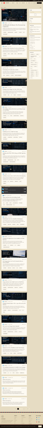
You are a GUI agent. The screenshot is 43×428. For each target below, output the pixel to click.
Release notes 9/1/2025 (6, 390)
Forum (31, 21)
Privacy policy (30, 418)
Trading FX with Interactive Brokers (35, 37)
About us (30, 417)
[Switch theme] (32, 3)
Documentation (22, 372)
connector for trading (9, 204)
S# (31, 68)
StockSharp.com (10, 137)
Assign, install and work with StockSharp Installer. (11, 197)
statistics (20, 331)
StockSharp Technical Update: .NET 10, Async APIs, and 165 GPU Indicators (14, 304)
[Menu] (1, 3)
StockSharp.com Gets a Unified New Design (10, 131)
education (17, 372)
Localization (4, 55)
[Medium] (39, 422)
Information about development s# (35, 39)
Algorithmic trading (10, 32)
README (12, 53)
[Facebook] (37, 417)
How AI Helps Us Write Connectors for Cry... (35, 32)
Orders (18, 224)
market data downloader (18, 75)
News (22, 421)
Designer (15, 353)
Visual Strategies (19, 353)
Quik (32, 66)
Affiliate (30, 421)
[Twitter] (39, 417)
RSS (40, 7)
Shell (15, 421)
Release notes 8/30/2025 (7, 400)
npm (23, 32)
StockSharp (4, 32)
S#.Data (35, 66)
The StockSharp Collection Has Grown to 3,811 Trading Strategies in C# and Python (14, 109)
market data (7, 75)
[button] (29, 3)
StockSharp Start (32, 42)
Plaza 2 (36, 62)
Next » (28, 408)
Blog (30, 20)
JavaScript (16, 32)
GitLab (15, 53)
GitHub (9, 53)
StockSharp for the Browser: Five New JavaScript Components (14, 25)
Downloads (23, 423)
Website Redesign (16, 137)
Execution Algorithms (12, 161)
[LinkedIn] (37, 420)
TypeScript (20, 32)
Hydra (4, 75)
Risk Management (5, 333)
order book (14, 224)
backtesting (21, 115)
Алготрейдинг (33, 60)
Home (2, 7)
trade (4, 204)
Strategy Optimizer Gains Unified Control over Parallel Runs (13, 282)
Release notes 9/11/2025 (7, 379)
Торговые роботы (34, 64)
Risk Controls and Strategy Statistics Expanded (11, 326)
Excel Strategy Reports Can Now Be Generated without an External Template (13, 262)
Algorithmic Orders (5, 161)
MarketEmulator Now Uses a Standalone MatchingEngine (13, 218)
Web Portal (20, 137)
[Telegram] (39, 420)
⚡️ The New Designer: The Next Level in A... (35, 27)
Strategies (4, 117)
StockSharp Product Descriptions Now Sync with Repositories (13, 48)
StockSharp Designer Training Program (34, 30)
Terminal (15, 420)
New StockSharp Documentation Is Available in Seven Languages (14, 367)
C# (8, 115)
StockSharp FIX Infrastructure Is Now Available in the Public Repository (13, 239)
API (8, 181)
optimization (20, 287)
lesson (31, 45)
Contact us (30, 420)
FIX (8, 245)
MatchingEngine (22, 224)
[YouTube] (37, 422)
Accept (40, 426)
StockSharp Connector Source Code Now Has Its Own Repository (14, 175)
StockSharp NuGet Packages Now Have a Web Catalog (12, 89)
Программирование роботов (35, 56)
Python (11, 115)
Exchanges (4, 183)
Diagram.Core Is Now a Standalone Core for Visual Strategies (13, 347)
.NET (15, 245)
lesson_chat (31, 47)
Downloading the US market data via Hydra (10, 69)
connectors (16, 181)
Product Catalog (20, 53)
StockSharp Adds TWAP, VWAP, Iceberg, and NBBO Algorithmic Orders (14, 154)
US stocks (12, 75)
